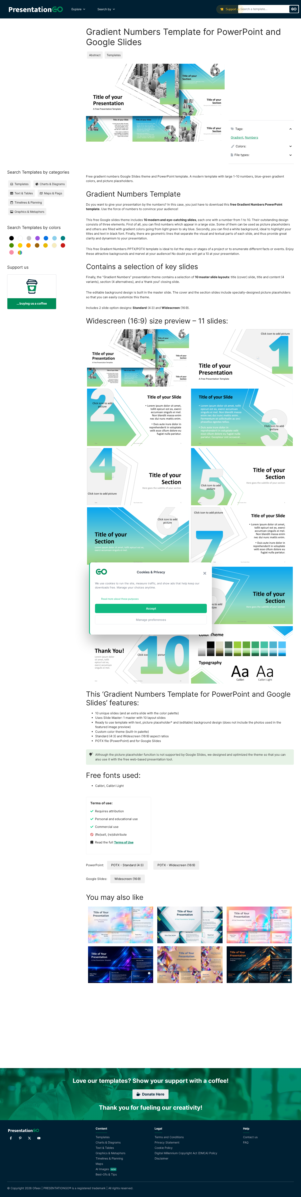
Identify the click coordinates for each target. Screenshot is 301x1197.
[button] (205, 573)
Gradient (237, 137)
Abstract (95, 55)
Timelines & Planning (109, 1158)
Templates (114, 55)
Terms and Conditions (169, 1137)
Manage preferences (151, 619)
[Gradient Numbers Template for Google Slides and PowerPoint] (138, 358)
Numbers (251, 137)
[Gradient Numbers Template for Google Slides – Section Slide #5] (138, 655)
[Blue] (46, 238)
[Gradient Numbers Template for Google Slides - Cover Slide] (242, 358)
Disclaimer (161, 1158)
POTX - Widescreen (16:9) (176, 865)
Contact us (250, 1137)
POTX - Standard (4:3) (127, 865)
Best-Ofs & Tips (106, 1174)
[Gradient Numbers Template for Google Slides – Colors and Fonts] (242, 655)
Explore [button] (76, 9)
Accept (151, 608)
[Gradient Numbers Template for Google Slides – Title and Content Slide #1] (138, 417)
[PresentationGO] (35, 9)
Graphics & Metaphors (110, 1153)
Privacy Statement (167, 1142)
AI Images (102, 1169)
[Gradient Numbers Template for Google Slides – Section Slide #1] (138, 476)
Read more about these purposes (120, 598)
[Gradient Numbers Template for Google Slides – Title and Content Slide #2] (242, 417)
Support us (232, 9)
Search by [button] (104, 9)
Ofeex (37, 1188)
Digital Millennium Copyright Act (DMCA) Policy (186, 1153)
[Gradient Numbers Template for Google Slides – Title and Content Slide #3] (242, 536)
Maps (99, 1163)
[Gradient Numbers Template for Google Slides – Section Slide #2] (242, 476)
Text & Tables (105, 1147)
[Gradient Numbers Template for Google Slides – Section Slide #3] (138, 536)
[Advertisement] (261, 89)
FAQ (246, 1142)
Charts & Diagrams (108, 1142)
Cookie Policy (164, 1147)
